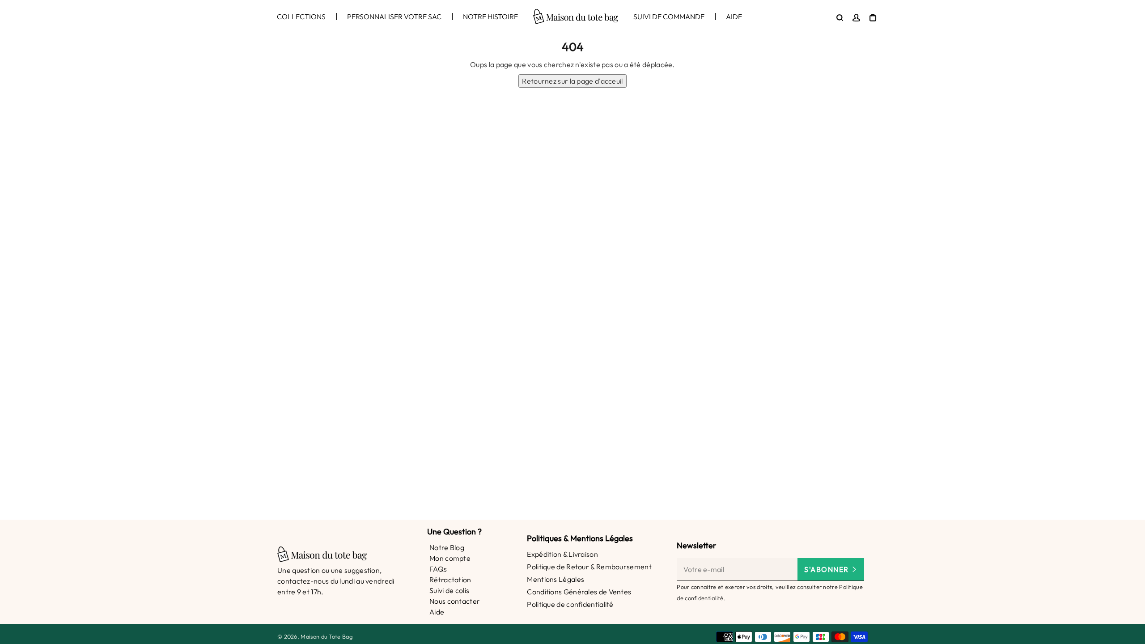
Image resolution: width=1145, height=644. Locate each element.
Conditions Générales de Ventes (579, 591)
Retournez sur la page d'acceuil (572, 80)
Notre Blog (446, 547)
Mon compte (450, 558)
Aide (436, 611)
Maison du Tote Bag (326, 636)
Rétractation (450, 579)
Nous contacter (454, 601)
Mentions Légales (555, 579)
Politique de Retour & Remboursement (589, 566)
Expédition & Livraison (562, 554)
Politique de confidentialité (570, 604)
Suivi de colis (449, 590)
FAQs (438, 568)
